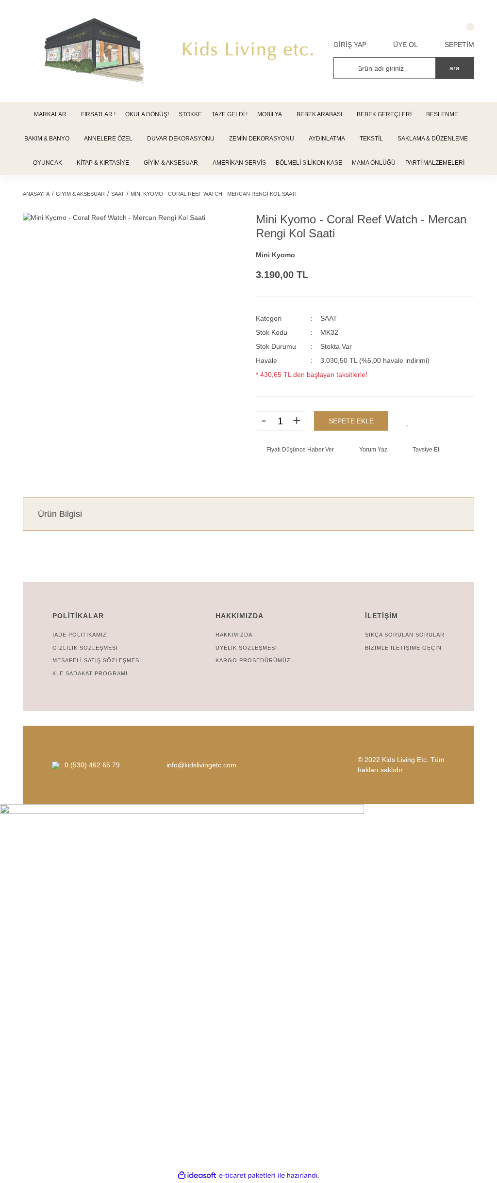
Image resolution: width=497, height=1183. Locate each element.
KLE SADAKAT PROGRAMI (90, 673)
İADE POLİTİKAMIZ (79, 635)
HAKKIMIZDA (233, 635)
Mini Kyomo (275, 255)
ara (454, 68)
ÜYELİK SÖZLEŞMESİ (246, 648)
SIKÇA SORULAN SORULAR (405, 635)
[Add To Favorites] (407, 421)
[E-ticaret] (247, 1175)
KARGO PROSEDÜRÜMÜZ (253, 660)
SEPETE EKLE (351, 421)
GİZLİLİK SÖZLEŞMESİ (85, 648)
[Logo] (248, 51)
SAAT (328, 318)
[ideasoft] (197, 1175)
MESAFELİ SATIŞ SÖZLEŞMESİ (96, 660)
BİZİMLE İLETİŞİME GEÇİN (403, 648)
